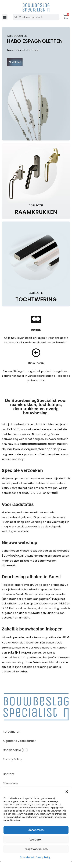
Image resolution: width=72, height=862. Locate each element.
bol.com (13, 429)
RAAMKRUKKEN (36, 212)
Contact (9, 774)
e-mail (52, 493)
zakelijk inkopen (19, 652)
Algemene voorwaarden (19, 741)
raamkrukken (58, 444)
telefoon (35, 493)
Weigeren (36, 839)
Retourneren (11, 732)
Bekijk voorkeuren (36, 849)
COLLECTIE (36, 205)
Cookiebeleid (27, 857)
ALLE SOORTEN (17, 36)
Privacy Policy (43, 857)
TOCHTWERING (36, 299)
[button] (67, 791)
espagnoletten (32, 449)
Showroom (10, 783)
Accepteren (36, 830)
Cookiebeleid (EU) (15, 750)
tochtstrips (53, 449)
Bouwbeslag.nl (13, 555)
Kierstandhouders (33, 444)
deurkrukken (11, 449)
